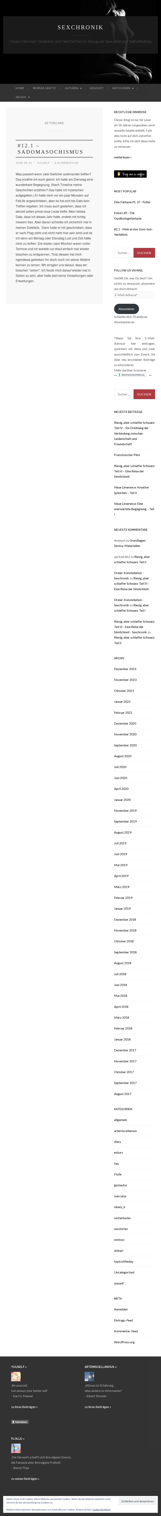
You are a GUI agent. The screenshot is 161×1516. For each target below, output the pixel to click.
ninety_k (119, 1207)
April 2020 (121, 788)
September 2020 (125, 745)
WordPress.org (124, 1342)
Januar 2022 (122, 701)
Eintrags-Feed (123, 1320)
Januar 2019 (122, 908)
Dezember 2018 (125, 919)
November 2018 (125, 930)
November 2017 (125, 1061)
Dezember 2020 (125, 723)
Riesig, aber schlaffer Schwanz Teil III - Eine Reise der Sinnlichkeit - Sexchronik (134, 627)
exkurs (118, 1152)
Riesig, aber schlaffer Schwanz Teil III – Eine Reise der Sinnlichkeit (134, 471)
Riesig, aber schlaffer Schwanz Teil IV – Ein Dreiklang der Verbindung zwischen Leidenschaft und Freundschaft (134, 433)
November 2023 (125, 679)
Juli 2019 (120, 843)
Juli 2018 (120, 974)
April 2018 (121, 1006)
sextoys (119, 1239)
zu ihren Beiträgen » (24, 1407)
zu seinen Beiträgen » (25, 1478)
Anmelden (121, 1309)
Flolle (118, 1174)
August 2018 (122, 963)
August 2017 (122, 1094)
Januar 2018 (122, 1039)
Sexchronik (81, 27)
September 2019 (125, 821)
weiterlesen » (123, 157)
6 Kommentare (67, 162)
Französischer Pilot (127, 455)
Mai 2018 (120, 995)
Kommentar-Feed (126, 1331)
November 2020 (125, 734)
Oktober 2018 (124, 941)
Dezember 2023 (125, 669)
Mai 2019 (120, 865)
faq (116, 1163)
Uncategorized (124, 1272)
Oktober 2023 (124, 690)
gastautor (120, 1185)
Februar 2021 (123, 712)
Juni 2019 (120, 854)
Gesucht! (97, 88)
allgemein (120, 1120)
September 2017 (125, 1083)
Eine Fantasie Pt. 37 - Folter (132, 202)
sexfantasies (122, 1218)
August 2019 (122, 832)
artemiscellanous (125, 1131)
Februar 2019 (123, 897)
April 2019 (121, 876)
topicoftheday (123, 1261)
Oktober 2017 (124, 1072)
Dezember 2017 (125, 1050)
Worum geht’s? (44, 88)
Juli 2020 (120, 767)
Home (20, 88)
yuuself (43, 162)
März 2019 (121, 887)
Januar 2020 (122, 799)
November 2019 (125, 810)
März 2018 (121, 1017)
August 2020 (122, 756)
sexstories (121, 1229)
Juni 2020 (120, 778)
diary (117, 1141)
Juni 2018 (120, 985)
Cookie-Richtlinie (101, 1509)
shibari (118, 1250)
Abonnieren (126, 309)
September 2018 (125, 952)
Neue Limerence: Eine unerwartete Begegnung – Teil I (134, 509)
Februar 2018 (123, 1028)
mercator (120, 1196)
